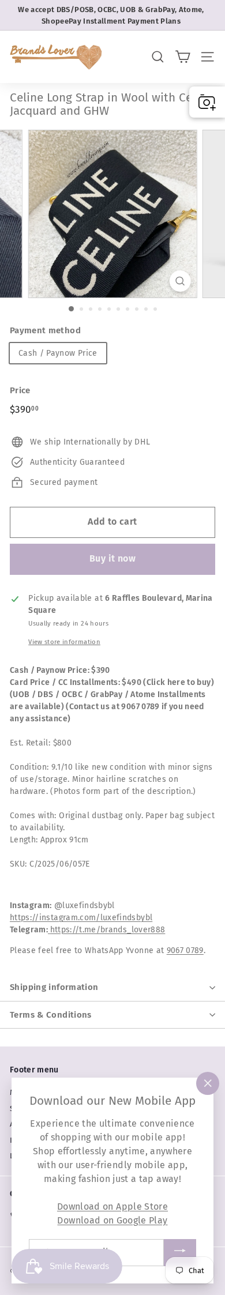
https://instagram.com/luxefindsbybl (81, 918)
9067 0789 (185, 950)
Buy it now (112, 558)
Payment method (45, 330)
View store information (64, 642)
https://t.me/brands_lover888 (108, 930)
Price (20, 390)
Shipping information (54, 987)
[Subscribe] (180, 1252)
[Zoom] (179, 281)
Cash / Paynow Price (57, 353)
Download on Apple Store (112, 1206)
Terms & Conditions (51, 1015)
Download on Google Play (112, 1220)
